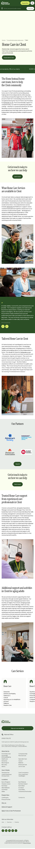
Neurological (5, 762)
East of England (6, 782)
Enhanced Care (22, 764)
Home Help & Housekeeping (6, 756)
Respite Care (8, 705)
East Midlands (22, 782)
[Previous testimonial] (3, 326)
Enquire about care (9, 57)
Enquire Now (25, 3)
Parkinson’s (7, 695)
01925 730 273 (6, 738)
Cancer (6, 697)
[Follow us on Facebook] (3, 830)
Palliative (6, 703)
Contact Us (21, 797)
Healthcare (5, 759)
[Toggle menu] (32, 3)
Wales (3, 791)
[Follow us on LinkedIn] (6, 830)
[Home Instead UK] (6, 721)
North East (4, 785)
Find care (30, 8)
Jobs (3, 822)
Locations (5, 779)
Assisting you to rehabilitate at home (12, 700)
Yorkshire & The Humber (24, 791)
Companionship (22, 753)
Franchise (9, 822)
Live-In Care (21, 766)
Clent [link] (26, 40)
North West (21, 785)
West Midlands (6, 787)
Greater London (6, 784)
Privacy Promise (6, 799)
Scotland (21, 787)
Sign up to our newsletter (17, 728)
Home (3, 40)
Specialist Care (22, 759)
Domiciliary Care (6, 753)
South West (21, 789)
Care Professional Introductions (6, 775)
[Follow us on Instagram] (9, 830)
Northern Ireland (22, 784)
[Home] (5, 3)
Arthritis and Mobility (10, 693)
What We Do (5, 751)
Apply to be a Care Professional (11, 811)
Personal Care (22, 755)
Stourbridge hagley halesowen (15, 40)
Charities (16, 822)
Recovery (4, 764)
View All (18, 464)
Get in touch (17, 176)
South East (4, 789)
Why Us (4, 803)
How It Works (6, 770)
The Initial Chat (5, 772)
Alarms (3, 766)
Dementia (7, 692)
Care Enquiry (5, 797)
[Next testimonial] (6, 326)
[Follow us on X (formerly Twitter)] (16, 830)
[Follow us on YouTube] (12, 830)
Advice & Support (7, 807)
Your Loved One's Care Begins (23, 775)
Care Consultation (23, 772)
